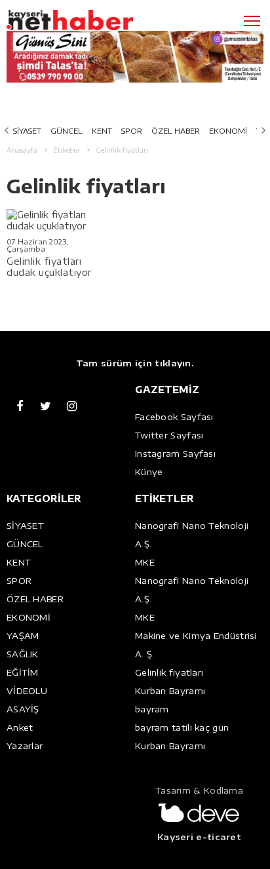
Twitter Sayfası (169, 435)
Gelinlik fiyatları (169, 672)
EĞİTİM (23, 672)
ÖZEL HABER (175, 130)
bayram (152, 709)
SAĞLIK (23, 654)
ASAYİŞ (23, 709)
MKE (145, 562)
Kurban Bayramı (170, 691)
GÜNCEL (66, 130)
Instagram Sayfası (175, 453)
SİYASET (27, 130)
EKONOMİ (228, 130)
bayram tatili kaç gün (182, 727)
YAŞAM (23, 635)
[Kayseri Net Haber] (88, 20)
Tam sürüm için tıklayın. (135, 363)
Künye (149, 472)
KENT (102, 130)
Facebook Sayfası (174, 417)
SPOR (131, 130)
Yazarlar (25, 746)
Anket (20, 727)
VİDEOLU (27, 691)
